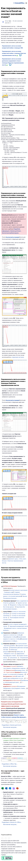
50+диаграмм (9, 670)
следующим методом (17, 357)
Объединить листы (9, 653)
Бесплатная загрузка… (10, 727)
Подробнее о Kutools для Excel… (12, 725)
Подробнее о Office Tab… (9, 764)
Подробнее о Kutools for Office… (12, 822)
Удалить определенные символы (16, 668)
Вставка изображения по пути (14, 678)
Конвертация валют (13, 682)
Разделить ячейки (20, 688)
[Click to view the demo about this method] (19, 55)
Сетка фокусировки (21, 643)
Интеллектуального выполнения (18, 590)
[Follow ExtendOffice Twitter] (5, 838)
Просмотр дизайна (9, 645)
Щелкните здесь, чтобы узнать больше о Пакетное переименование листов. (14, 561)
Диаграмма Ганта (20, 670)
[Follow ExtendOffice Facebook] (2, 838)
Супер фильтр (13, 657)
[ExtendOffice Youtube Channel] (9, 838)
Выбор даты (19, 651)
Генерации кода (8, 592)
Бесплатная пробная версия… (10, 233)
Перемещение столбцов (10, 637)
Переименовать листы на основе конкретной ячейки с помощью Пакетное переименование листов (14, 53)
